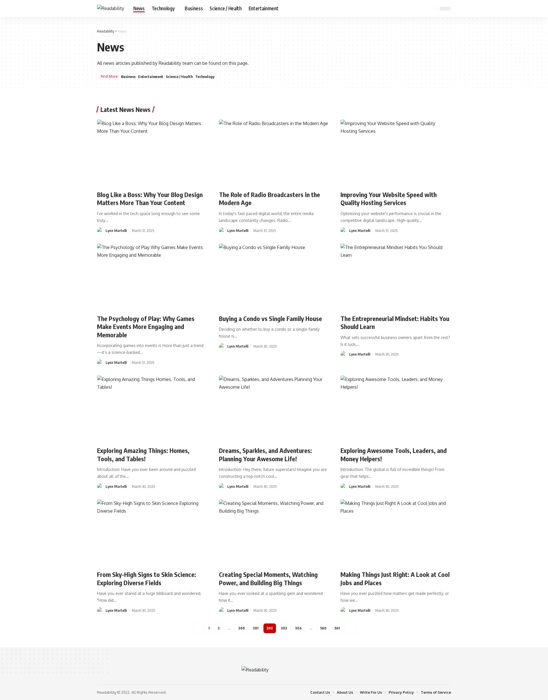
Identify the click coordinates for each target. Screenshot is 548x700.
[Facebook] (404, 8)
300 (241, 628)
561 (337, 628)
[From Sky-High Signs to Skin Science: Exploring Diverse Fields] (152, 533)
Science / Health (179, 76)
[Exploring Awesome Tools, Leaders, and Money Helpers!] (396, 409)
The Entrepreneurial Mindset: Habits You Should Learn (395, 322)
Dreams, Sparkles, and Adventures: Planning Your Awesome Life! (265, 454)
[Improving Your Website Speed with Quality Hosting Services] (396, 153)
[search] (431, 8)
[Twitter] (410, 8)
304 (298, 628)
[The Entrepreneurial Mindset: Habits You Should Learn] (396, 277)
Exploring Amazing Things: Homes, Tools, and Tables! (143, 454)
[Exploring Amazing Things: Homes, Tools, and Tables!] (152, 409)
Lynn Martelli (116, 230)
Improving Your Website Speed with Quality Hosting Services (389, 198)
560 (323, 628)
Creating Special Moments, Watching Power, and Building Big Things (268, 578)
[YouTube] (417, 8)
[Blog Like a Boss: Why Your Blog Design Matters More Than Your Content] (152, 153)
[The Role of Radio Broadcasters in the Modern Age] (274, 153)
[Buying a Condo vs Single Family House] (274, 277)
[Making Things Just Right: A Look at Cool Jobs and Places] (396, 533)
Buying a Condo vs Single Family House (270, 318)
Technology (204, 76)
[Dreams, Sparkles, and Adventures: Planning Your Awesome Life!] (274, 409)
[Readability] (110, 8)
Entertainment (150, 76)
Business (128, 76)
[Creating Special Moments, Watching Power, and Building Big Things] (274, 533)
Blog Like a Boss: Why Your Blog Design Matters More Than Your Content (150, 198)
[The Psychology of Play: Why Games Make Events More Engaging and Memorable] (152, 277)
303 (284, 628)
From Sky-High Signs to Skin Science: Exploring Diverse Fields (146, 578)
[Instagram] (423, 8)
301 (256, 628)
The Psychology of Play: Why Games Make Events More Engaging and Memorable (145, 326)
